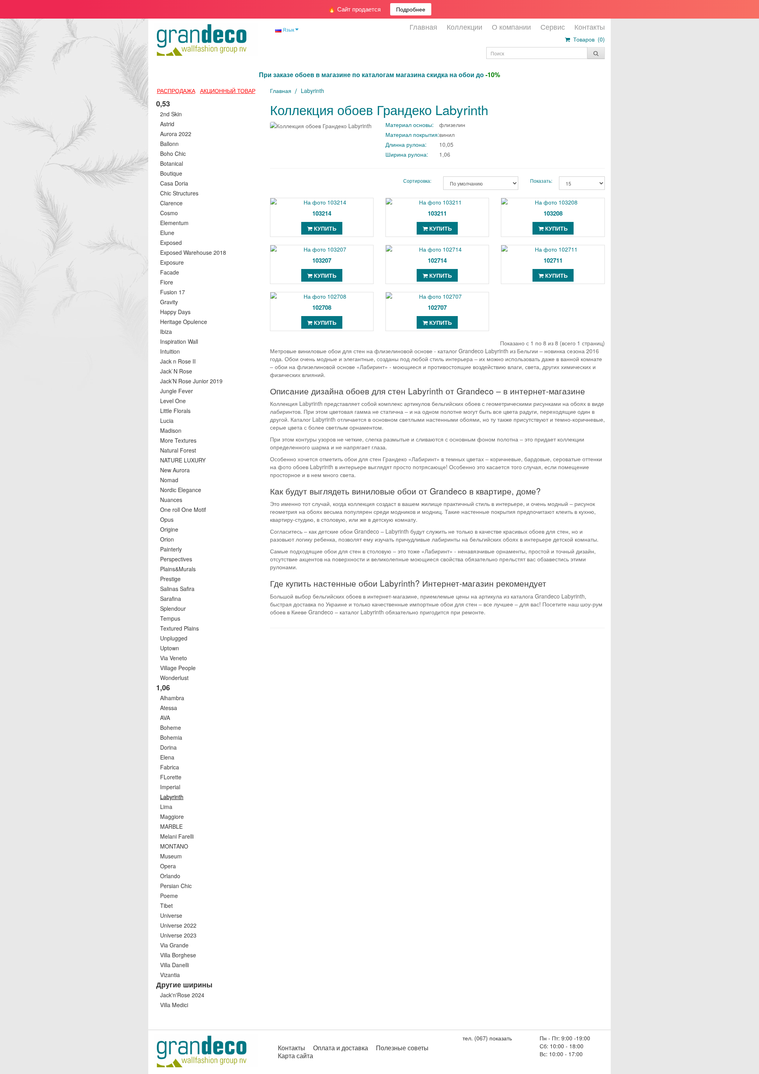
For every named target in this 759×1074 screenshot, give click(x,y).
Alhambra (172, 698)
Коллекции (464, 26)
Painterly (171, 549)
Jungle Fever (176, 391)
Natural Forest (178, 450)
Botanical (171, 163)
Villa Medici (174, 1005)
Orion (167, 539)
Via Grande (174, 945)
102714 (437, 260)
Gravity (169, 302)
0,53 (163, 103)
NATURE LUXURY (183, 460)
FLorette (170, 777)
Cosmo (169, 213)
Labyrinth (171, 797)
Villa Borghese (178, 955)
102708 (321, 307)
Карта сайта (295, 1055)
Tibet (166, 905)
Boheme (170, 727)
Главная (423, 26)
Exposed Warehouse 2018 (193, 252)
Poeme (169, 896)
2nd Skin (171, 114)
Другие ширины (184, 984)
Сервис (552, 26)
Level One (173, 401)
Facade (169, 272)
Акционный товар (227, 91)
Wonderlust (174, 678)
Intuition (170, 351)
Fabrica (169, 767)
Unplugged (173, 638)
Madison (170, 430)
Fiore (166, 282)
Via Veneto (173, 658)
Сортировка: (417, 180)
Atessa (168, 708)
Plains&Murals (178, 569)
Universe (171, 915)
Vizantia (170, 975)
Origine (169, 529)
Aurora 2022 (175, 134)
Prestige (170, 579)
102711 (553, 260)
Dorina (168, 747)
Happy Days (175, 312)
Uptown (169, 648)
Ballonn (169, 144)
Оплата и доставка (340, 1047)
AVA (165, 718)
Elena (167, 757)
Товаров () (587, 39)
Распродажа (176, 91)
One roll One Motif (183, 509)
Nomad (169, 480)
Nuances (171, 500)
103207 (321, 260)
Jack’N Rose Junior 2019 (191, 381)
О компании (511, 26)
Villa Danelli (174, 965)
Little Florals (175, 411)
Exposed (171, 242)
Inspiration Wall (179, 341)
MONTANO (174, 846)
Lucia (167, 420)
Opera (168, 866)
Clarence (171, 203)
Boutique (171, 173)
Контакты (589, 26)
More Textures (178, 440)
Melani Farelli (177, 836)
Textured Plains (179, 628)
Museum (171, 856)
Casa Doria (174, 183)
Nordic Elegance (180, 490)
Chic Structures (179, 193)
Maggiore (172, 816)
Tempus (170, 618)
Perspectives (176, 559)
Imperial (170, 787)
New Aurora (175, 470)
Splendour (173, 608)
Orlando (170, 876)
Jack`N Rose (176, 371)
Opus (167, 519)
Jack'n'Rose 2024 (182, 995)
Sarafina (170, 598)
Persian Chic (176, 886)
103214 (321, 213)
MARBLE (171, 826)
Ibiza (166, 331)
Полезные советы (402, 1047)
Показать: (538, 180)
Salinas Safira (177, 589)
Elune (167, 233)
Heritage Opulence (183, 322)
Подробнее (410, 9)
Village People (178, 668)
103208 (553, 213)
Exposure (172, 262)
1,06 (163, 687)
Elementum (174, 223)
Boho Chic (173, 153)
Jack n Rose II (178, 361)
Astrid (167, 124)
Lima (166, 807)
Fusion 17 (172, 292)
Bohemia (171, 737)
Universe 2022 (178, 925)
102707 (437, 307)
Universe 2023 (178, 935)
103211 (437, 213)
